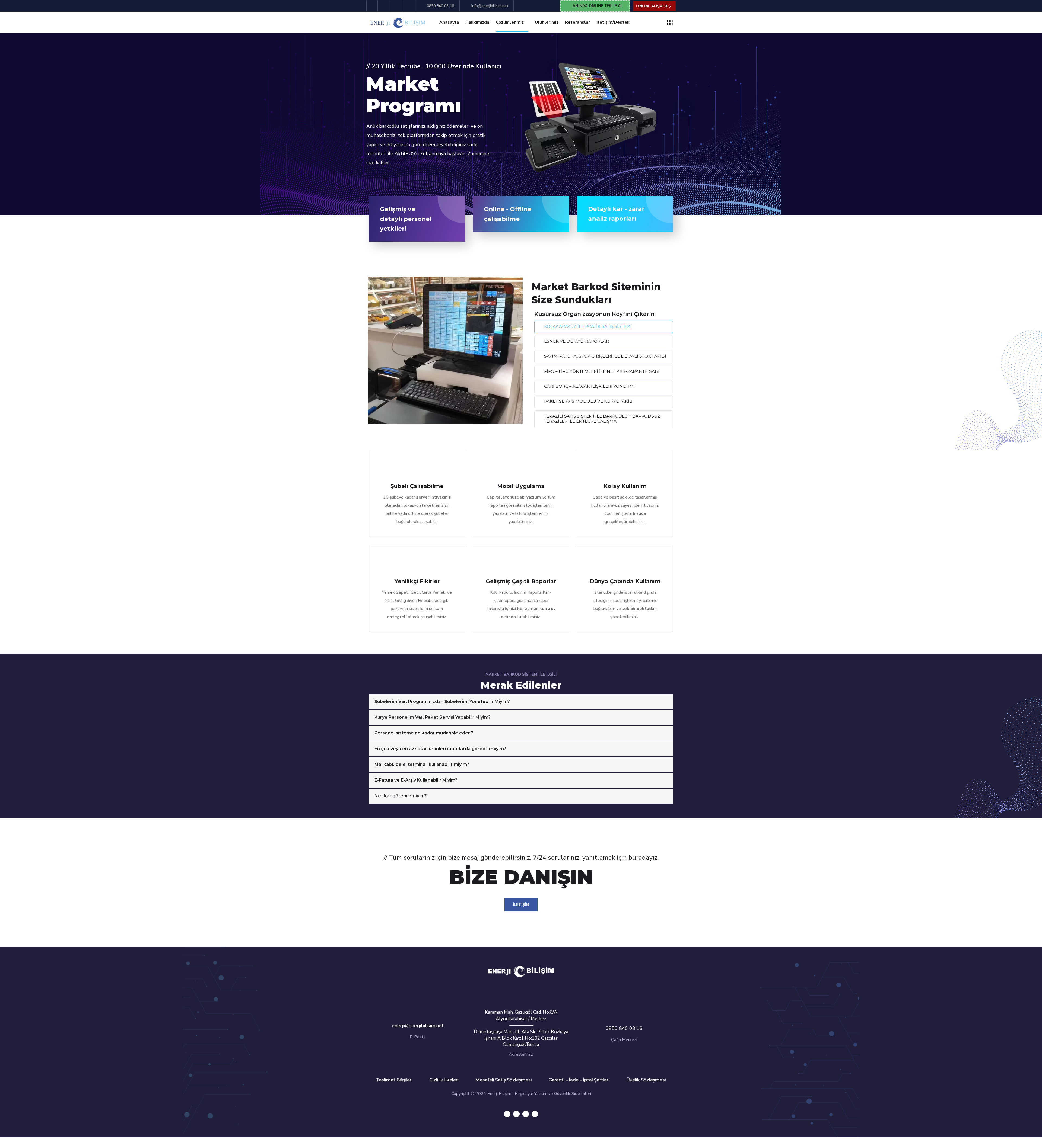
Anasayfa (449, 22)
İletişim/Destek (613, 22)
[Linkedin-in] (525, 1114)
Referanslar (577, 22)
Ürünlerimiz (546, 22)
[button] (595, 6)
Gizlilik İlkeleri (444, 1080)
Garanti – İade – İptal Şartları (579, 1080)
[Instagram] (535, 1114)
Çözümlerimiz (510, 22)
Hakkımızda (477, 22)
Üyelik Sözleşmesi (646, 1080)
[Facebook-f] (516, 1114)
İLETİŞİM (521, 904)
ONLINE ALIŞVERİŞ (653, 6)
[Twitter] (507, 1114)
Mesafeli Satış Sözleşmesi (503, 1080)
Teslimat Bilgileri (394, 1080)
